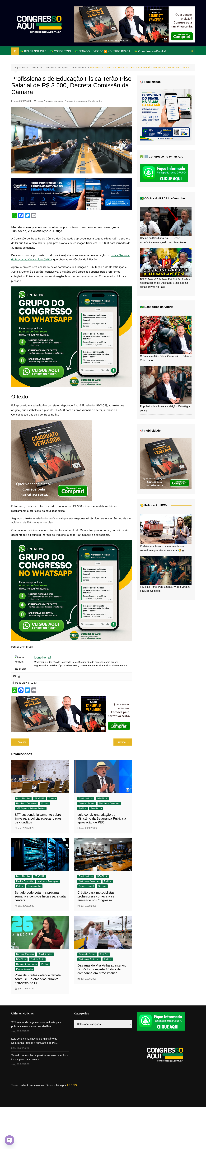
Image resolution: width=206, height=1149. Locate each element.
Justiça (52, 798)
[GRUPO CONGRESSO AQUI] (71, 336)
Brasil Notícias (45, 101)
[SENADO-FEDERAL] (71, 194)
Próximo (121, 742)
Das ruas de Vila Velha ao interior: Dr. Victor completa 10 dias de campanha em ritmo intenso (101, 969)
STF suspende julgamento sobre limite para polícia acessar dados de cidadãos (38, 818)
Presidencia (96, 808)
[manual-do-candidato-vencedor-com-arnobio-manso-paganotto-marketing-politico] (51, 460)
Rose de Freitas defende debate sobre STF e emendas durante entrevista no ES (38, 979)
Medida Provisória (24, 881)
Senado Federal (86, 886)
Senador (102, 886)
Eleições (104, 954)
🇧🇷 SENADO (82, 51)
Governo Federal (86, 803)
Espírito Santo (37, 959)
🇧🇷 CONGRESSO (60, 51)
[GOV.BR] (166, 114)
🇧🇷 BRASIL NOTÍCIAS (33, 51)
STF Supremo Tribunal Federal (30, 808)
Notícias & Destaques (76, 101)
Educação (58, 101)
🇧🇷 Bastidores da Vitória (156, 306)
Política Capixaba (24, 969)
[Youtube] (14, 676)
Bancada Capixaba (25, 954)
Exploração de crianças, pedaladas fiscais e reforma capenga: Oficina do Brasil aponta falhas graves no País (165, 282)
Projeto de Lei (95, 101)
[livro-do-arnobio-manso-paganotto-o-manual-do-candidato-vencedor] (134, 24)
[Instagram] (19, 676)
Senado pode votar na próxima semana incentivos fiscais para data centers (40, 896)
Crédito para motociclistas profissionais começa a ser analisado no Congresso (96, 896)
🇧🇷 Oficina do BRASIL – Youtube (162, 198)
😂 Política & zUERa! (154, 505)
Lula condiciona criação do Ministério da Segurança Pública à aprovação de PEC (101, 818)
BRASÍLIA (39, 798)
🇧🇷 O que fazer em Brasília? (150, 51)
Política (44, 803)
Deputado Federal (87, 954)
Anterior (22, 742)
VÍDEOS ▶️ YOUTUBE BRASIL (112, 51)
